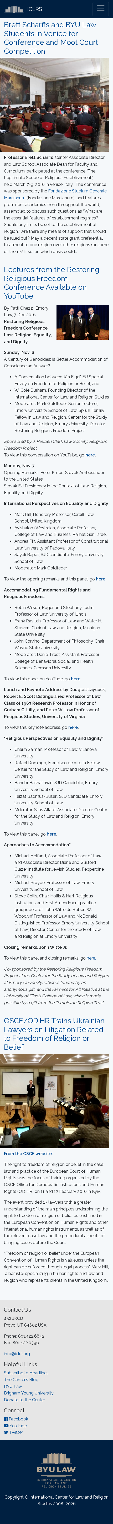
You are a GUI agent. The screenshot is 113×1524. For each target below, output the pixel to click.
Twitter (15, 1432)
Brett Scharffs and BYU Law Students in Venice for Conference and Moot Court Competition (51, 38)
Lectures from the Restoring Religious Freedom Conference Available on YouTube (51, 282)
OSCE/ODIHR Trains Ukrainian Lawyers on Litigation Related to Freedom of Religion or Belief (54, 1034)
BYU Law (13, 1386)
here (90, 455)
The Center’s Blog (21, 1379)
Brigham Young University (29, 1393)
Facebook (18, 1419)
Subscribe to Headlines (26, 1372)
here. (91, 958)
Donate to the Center (24, 1399)
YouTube (18, 1425)
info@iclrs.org (17, 1353)
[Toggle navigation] (101, 9)
